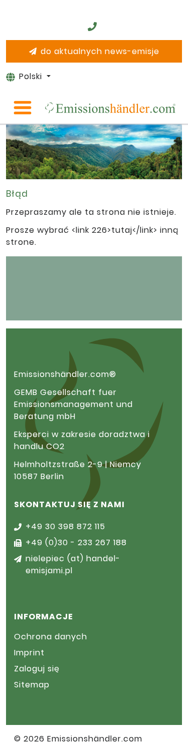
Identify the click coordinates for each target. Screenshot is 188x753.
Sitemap (32, 684)
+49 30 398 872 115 (65, 526)
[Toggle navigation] (23, 108)
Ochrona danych (50, 636)
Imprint (29, 652)
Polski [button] (32, 76)
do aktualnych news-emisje (100, 51)
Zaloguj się (37, 668)
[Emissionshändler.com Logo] (110, 108)
